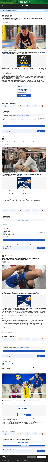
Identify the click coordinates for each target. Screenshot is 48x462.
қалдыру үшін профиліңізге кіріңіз (23, 115)
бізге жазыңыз (13, 203)
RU (43, 5)
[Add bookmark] (42, 244)
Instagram (41, 247)
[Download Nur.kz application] (24, 2)
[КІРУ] (45, 6)
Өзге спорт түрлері (23, 8)
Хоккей (15, 8)
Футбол (7, 8)
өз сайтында (34, 292)
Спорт (3, 8)
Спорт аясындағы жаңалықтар (36, 8)
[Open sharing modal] (30, 244)
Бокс (12, 8)
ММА (10, 8)
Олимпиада (28, 8)
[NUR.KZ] (24, 5)
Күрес (18, 8)
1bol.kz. (19, 175)
